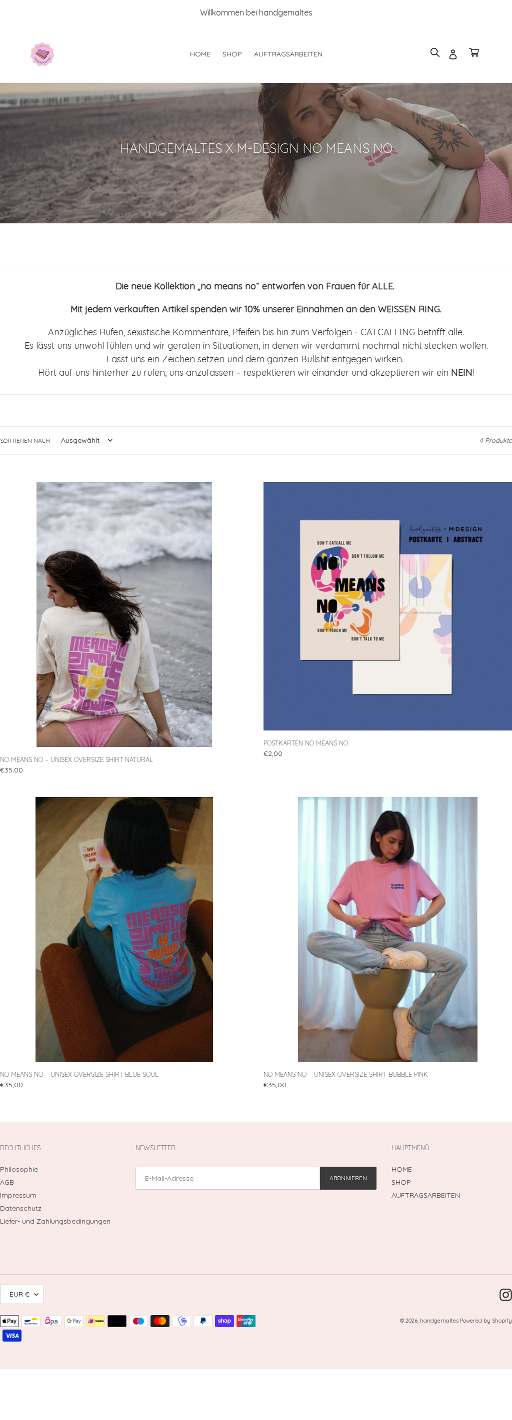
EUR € (20, 1294)
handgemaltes (440, 1320)
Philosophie (19, 1169)
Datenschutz (21, 1208)
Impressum (18, 1195)
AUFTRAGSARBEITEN (426, 1195)
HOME (402, 1169)
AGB (7, 1182)
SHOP (401, 1182)
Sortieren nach (25, 440)
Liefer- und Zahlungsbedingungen (55, 1221)
